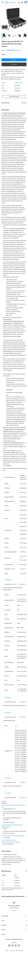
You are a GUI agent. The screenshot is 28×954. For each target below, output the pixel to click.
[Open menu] (2, 2)
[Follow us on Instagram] (16, 945)
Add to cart (14, 59)
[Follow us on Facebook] (9, 945)
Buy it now (14, 64)
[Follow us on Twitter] (12, 945)
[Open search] (19, 2)
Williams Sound (18, 82)
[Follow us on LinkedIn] (19, 945)
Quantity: (4, 54)
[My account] (22, 2)
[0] (25, 2)
